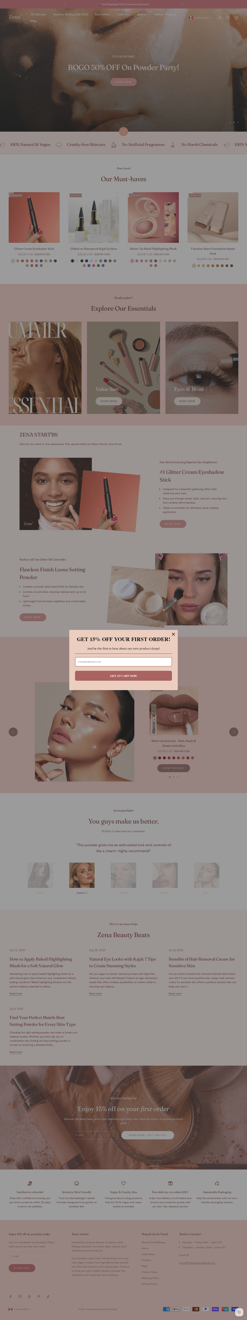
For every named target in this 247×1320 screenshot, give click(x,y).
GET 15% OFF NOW (123, 676)
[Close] (173, 634)
